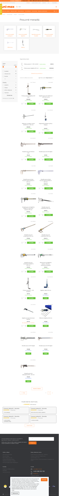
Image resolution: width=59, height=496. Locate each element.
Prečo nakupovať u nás (7, 457)
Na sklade (10, 71)
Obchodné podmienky (6, 454)
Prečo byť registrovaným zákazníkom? (10, 462)
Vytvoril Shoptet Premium (51, 494)
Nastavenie (15, 493)
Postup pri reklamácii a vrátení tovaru (37, 456)
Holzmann (10, 92)
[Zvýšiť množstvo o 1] (25, 104)
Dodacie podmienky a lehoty (8, 459)
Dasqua (10, 87)
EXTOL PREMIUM (10, 90)
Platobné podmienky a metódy (8, 460)
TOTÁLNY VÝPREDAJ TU (15, 0)
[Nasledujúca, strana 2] (48, 392)
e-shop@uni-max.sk (37, 469)
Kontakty (44, 2)
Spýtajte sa (35, 473)
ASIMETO (10, 85)
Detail (45, 298)
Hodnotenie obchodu (29, 402)
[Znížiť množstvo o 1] (22, 104)
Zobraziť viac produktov (36, 73)
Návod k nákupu (5, 456)
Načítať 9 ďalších (36, 388)
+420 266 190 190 (5, 2)
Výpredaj (27, 2)
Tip (10, 78)
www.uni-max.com (6, 472)
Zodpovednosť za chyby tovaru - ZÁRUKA (38, 454)
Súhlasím (43, 479)
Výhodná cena (10, 73)
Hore (23, 392)
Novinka (10, 76)
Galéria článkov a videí (35, 2)
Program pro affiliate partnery (8, 469)
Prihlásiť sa (32, 442)
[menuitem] (5, 11)
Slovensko (4, 470)
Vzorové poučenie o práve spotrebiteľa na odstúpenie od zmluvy (41, 460)
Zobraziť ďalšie (29, 425)
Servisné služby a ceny (34, 457)
